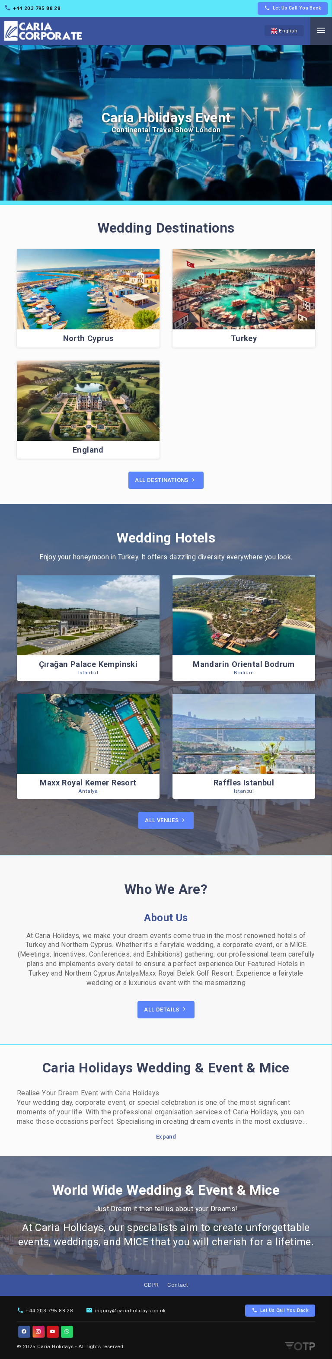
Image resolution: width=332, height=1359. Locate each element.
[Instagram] (38, 1332)
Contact (177, 1285)
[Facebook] (24, 1332)
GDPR (151, 1285)
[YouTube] (53, 1332)
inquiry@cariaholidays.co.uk (130, 1311)
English (288, 31)
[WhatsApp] (67, 1332)
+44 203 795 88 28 (37, 8)
